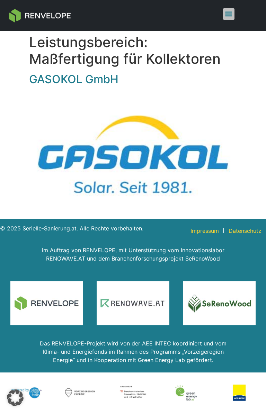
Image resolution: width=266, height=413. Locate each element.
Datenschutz (245, 230)
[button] (228, 14)
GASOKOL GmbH (73, 79)
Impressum (204, 230)
